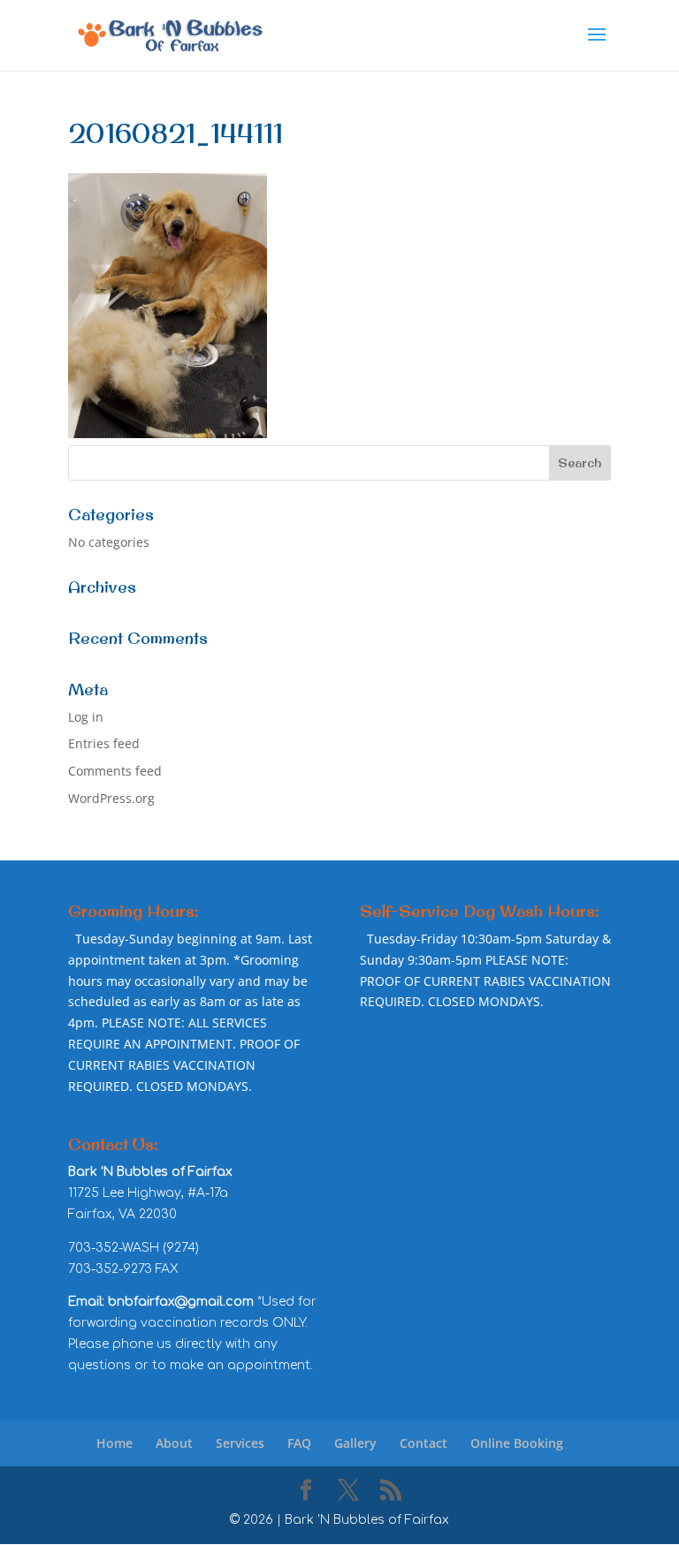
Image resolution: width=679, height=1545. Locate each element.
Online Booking (516, 1443)
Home (114, 1443)
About (174, 1443)
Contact (423, 1443)
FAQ (299, 1443)
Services (240, 1443)
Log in (85, 716)
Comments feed (115, 770)
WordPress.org (111, 798)
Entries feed (104, 743)
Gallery (355, 1443)
